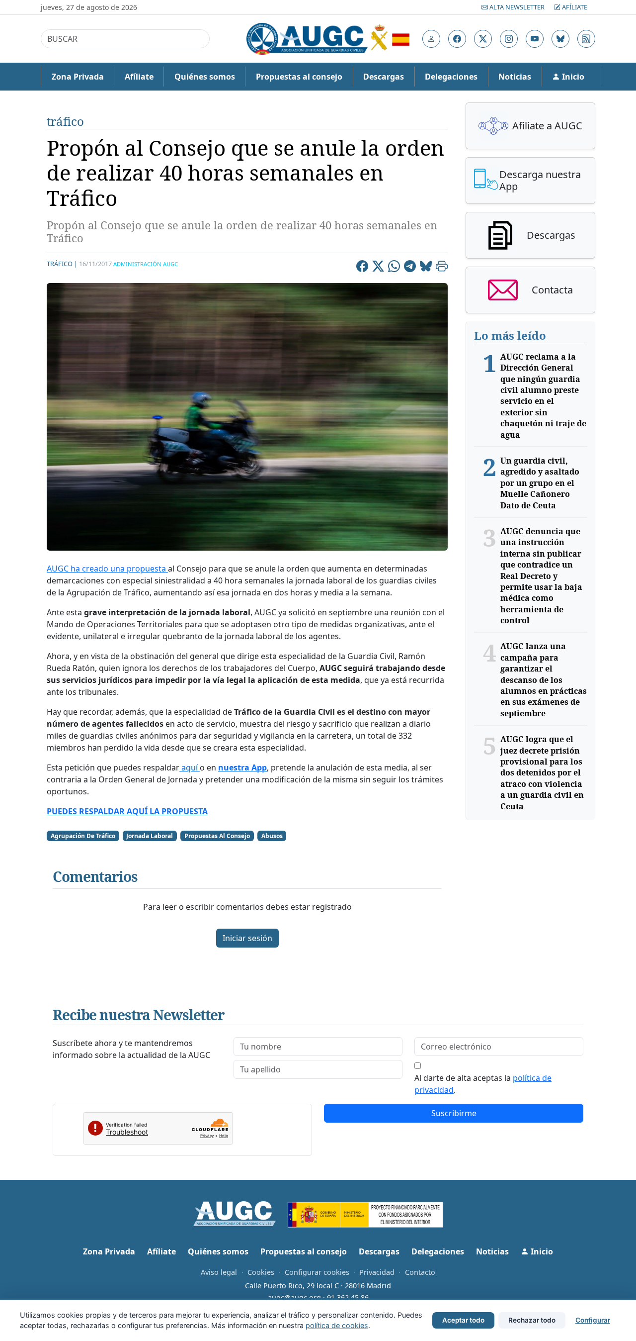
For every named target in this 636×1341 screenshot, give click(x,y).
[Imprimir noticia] (442, 267)
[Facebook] (362, 267)
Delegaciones (451, 76)
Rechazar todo (532, 1320)
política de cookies (337, 1325)
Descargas (383, 76)
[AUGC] (240, 1212)
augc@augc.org (294, 1297)
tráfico (65, 121)
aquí (189, 767)
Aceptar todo (463, 1320)
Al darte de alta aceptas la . (483, 1083)
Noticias (514, 76)
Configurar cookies (317, 1272)
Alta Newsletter (517, 6)
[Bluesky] (426, 267)
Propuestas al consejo (299, 76)
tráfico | (62, 263)
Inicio (572, 76)
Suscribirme (454, 1113)
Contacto (420, 1272)
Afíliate (573, 6)
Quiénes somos (204, 76)
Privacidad (377, 1272)
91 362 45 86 (348, 1297)
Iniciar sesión (247, 938)
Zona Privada (78, 76)
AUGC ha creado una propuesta (107, 568)
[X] (378, 267)
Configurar (592, 1320)
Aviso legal (219, 1272)
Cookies (260, 1272)
